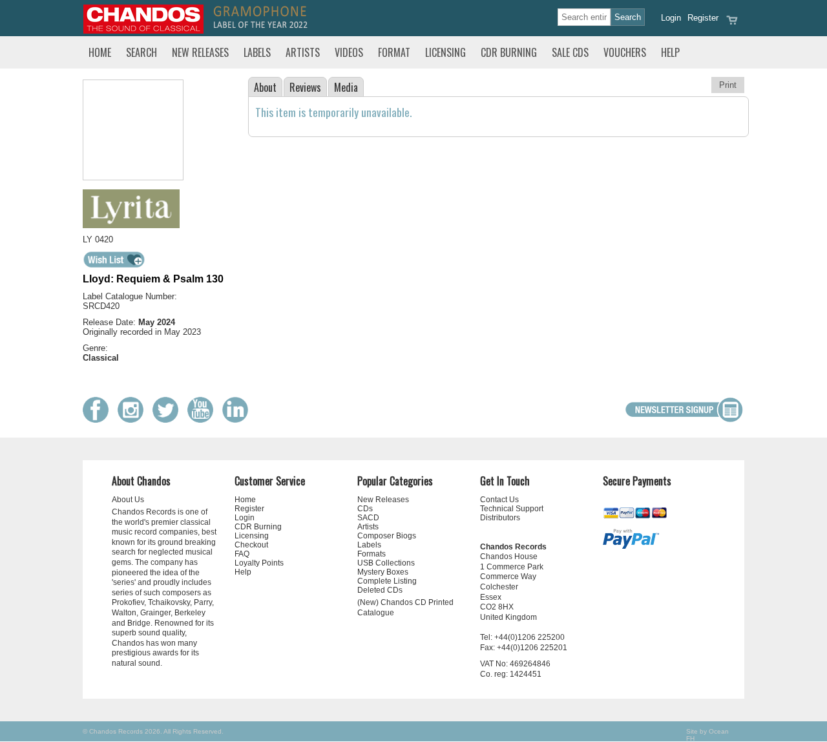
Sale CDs (570, 52)
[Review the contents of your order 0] (732, 24)
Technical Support (511, 508)
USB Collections (386, 562)
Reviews (305, 87)
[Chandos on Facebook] (99, 420)
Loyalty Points (259, 562)
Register (702, 18)
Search (141, 52)
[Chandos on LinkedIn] (238, 420)
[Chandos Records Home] (143, 31)
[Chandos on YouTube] (203, 420)
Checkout (251, 544)
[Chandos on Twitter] (168, 420)
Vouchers (624, 52)
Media (346, 87)
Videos (349, 52)
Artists (303, 52)
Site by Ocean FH (707, 735)
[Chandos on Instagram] (134, 420)
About (265, 87)
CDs (365, 508)
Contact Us (499, 499)
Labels (257, 52)
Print (728, 85)
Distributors (500, 517)
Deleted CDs (380, 590)
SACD (368, 517)
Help (670, 52)
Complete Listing (387, 581)
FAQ (242, 553)
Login (671, 18)
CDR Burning (509, 52)
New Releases (200, 52)
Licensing (445, 52)
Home (100, 52)
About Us (128, 499)
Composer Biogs (386, 535)
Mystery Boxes (382, 572)
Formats (371, 553)
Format (394, 52)
